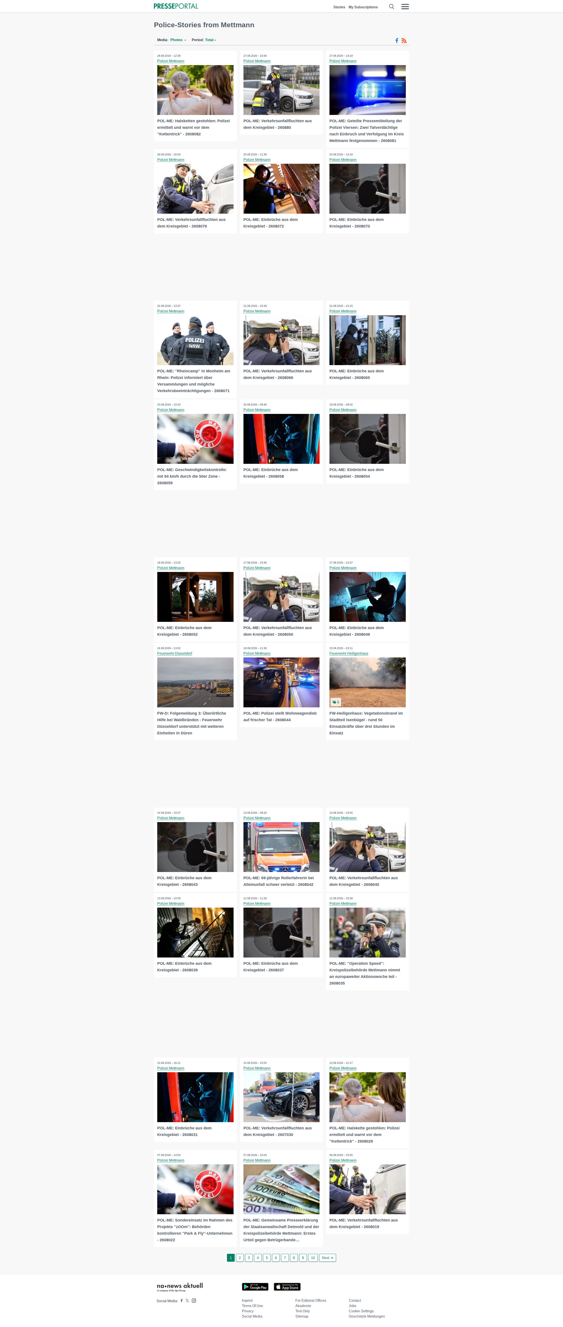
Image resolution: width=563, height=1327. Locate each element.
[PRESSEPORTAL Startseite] (176, 6)
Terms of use (252, 1306)
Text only (302, 1311)
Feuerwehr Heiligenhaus (348, 653)
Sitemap (301, 1316)
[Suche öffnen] (392, 7)
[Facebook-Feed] (396, 41)
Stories (339, 7)
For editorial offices (310, 1300)
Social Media (252, 1316)
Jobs (352, 1306)
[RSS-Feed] (404, 41)
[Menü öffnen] (405, 7)
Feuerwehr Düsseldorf (174, 653)
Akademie (303, 1306)
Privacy (248, 1311)
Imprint (247, 1300)
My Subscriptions (363, 7)
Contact (355, 1300)
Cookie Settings (361, 1311)
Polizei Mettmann (170, 61)
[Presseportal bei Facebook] (180, 1301)
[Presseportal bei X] (186, 1301)
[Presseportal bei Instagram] (192, 1300)
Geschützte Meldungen (367, 1316)
